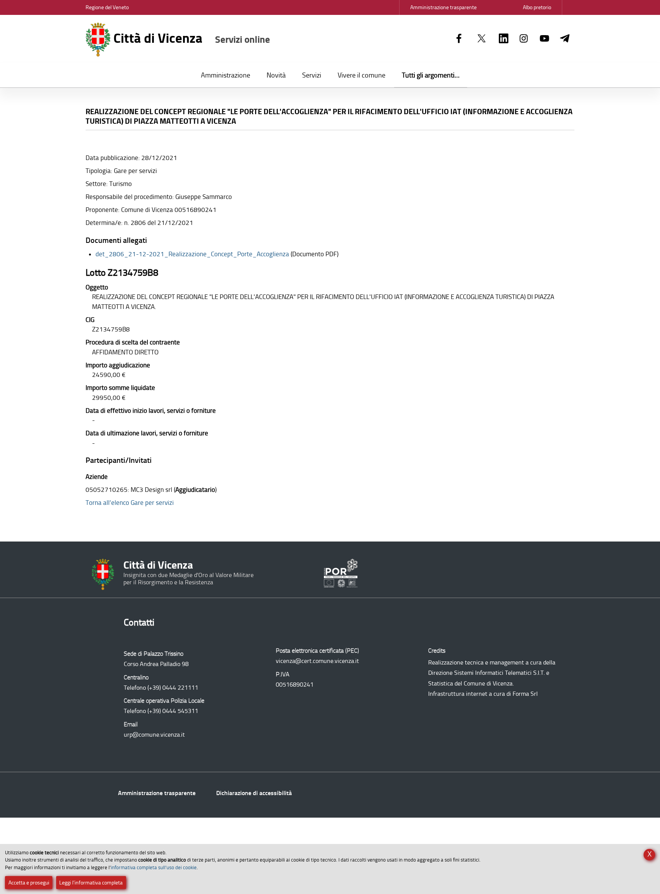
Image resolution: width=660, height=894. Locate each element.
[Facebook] (458, 39)
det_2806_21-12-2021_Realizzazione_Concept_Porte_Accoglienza (192, 254)
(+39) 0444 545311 (172, 711)
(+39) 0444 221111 (172, 687)
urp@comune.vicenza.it (154, 734)
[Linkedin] (503, 39)
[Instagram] (523, 39)
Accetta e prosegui (28, 882)
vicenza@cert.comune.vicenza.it (317, 660)
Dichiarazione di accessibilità (254, 793)
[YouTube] (544, 39)
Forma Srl (525, 693)
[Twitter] (481, 39)
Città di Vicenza (190, 38)
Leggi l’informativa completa (91, 882)
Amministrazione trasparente (157, 793)
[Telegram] (564, 39)
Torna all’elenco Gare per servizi (130, 502)
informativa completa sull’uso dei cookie (154, 867)
